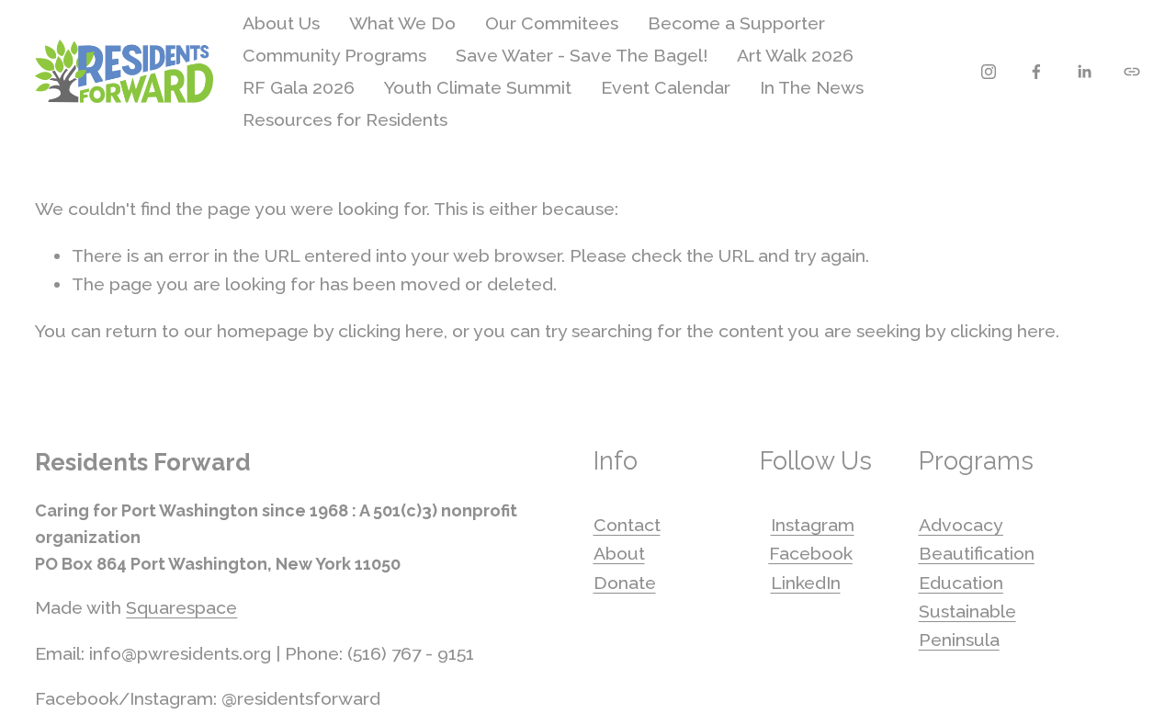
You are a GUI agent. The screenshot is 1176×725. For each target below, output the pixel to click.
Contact (627, 525)
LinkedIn (806, 583)
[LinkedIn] (1084, 71)
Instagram (812, 525)
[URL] (1132, 71)
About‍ (619, 553)
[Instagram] (988, 71)
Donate (625, 583)
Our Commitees (551, 23)
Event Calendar (665, 87)
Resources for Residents (345, 119)
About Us (281, 23)
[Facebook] (1036, 71)
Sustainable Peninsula (967, 626)
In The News (812, 87)
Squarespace (181, 607)
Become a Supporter (736, 23)
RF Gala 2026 (299, 87)
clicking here (391, 331)
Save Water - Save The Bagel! (581, 55)
